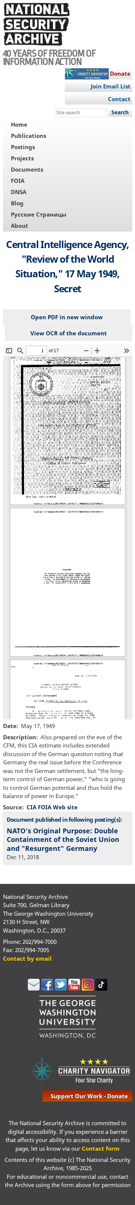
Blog (17, 203)
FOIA (17, 180)
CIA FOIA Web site (52, 807)
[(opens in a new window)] (34, 988)
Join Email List (110, 86)
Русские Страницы (38, 214)
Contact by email (27, 958)
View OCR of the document (68, 333)
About (19, 225)
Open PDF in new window (67, 317)
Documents (27, 169)
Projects (22, 158)
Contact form (101, 1148)
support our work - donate (89, 1096)
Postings (23, 147)
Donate (120, 73)
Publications (28, 135)
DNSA (18, 192)
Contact (119, 99)
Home (19, 124)
